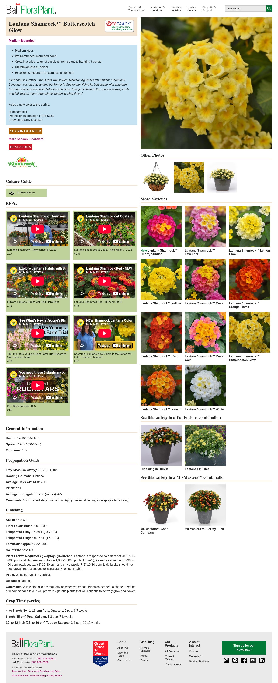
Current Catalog (169, 658)
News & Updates (145, 649)
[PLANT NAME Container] (222, 177)
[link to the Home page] (31, 8)
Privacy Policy (54, 675)
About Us (122, 647)
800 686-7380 (40, 662)
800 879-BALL (47, 658)
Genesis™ (195, 656)
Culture (193, 651)
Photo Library (173, 664)
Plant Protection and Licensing (28, 675)
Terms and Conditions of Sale (43, 671)
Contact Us (124, 660)
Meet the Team (122, 654)
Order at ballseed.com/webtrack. (35, 654)
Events (144, 660)
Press (143, 655)
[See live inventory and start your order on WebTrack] (118, 26)
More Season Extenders (26, 139)
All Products (172, 651)
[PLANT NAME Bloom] (189, 177)
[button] (136, 8)
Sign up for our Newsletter (244, 647)
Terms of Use (19, 671)
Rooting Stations (199, 661)
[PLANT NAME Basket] (156, 177)
